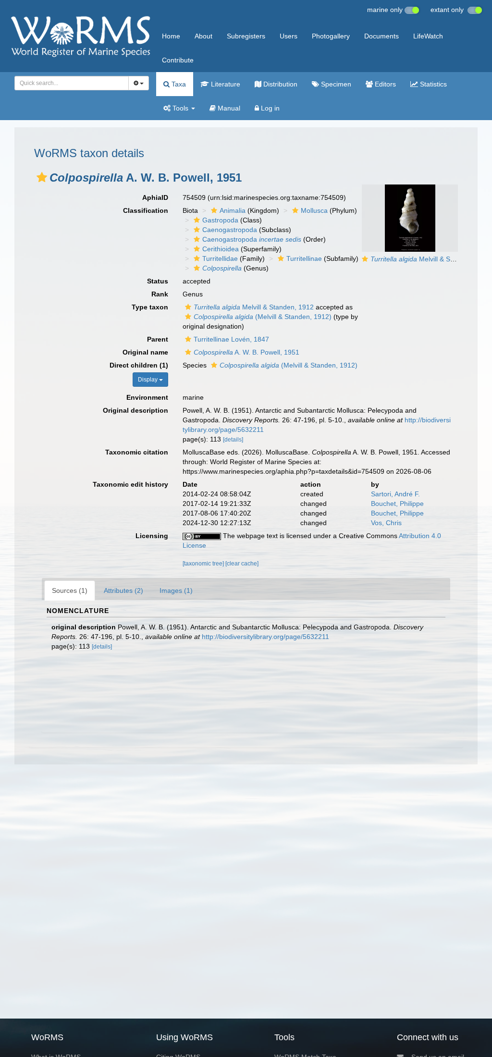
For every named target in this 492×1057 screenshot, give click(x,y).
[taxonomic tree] (204, 563)
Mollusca (314, 210)
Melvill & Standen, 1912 (430, 259)
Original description (135, 410)
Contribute (178, 60)
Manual (228, 108)
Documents (381, 36)
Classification (145, 210)
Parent (157, 339)
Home (171, 36)
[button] (41, 177)
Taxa (178, 84)
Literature (224, 84)
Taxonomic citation (136, 452)
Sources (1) (69, 590)
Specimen (335, 84)
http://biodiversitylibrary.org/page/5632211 (265, 636)
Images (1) (176, 590)
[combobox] (71, 83)
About (203, 36)
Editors (384, 84)
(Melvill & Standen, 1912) (263, 316)
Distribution (279, 84)
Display (148, 379)
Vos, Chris (386, 523)
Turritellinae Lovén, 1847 (231, 339)
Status (157, 281)
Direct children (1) (139, 365)
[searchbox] (69, 83)
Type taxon (150, 307)
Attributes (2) (123, 590)
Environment (147, 397)
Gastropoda (220, 220)
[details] (233, 439)
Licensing (151, 536)
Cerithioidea (220, 249)
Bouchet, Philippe (397, 503)
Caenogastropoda (229, 230)
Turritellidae (220, 258)
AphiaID (155, 197)
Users (288, 36)
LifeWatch (428, 36)
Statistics (432, 84)
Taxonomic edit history (130, 484)
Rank (159, 294)
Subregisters (246, 36)
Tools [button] (180, 108)
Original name (145, 352)
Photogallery (331, 36)
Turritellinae (304, 258)
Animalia (233, 210)
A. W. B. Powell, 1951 (246, 352)
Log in (269, 108)
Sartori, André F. (395, 494)
